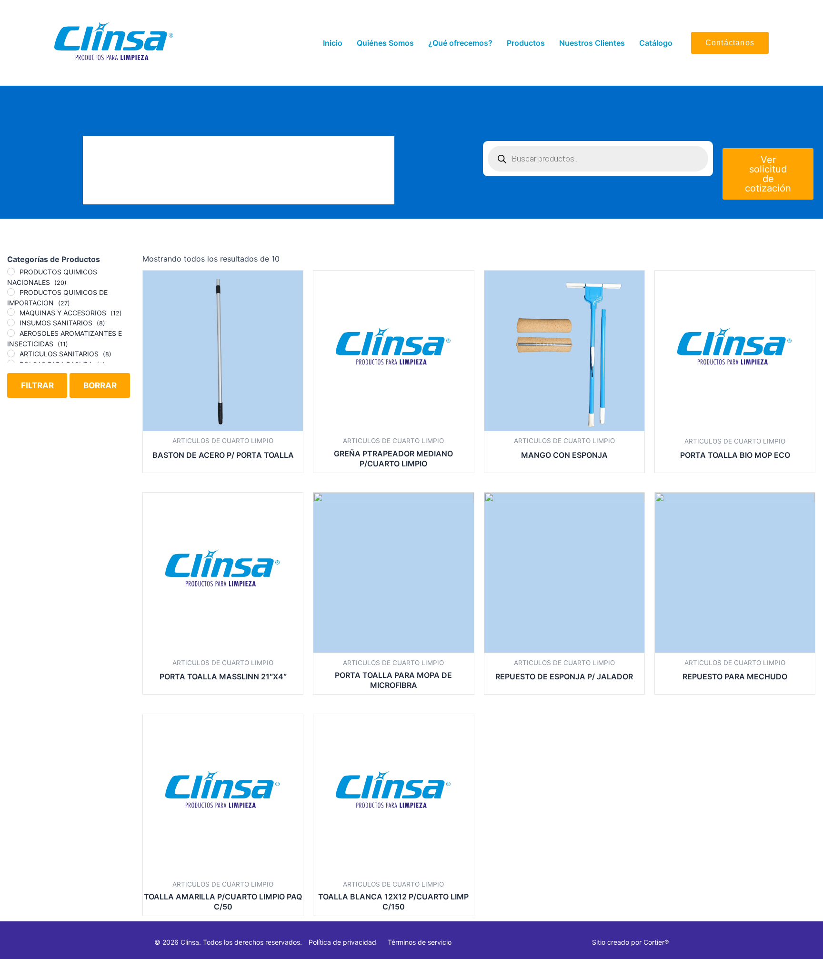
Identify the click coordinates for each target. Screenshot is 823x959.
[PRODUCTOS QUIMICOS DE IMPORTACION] (11, 292)
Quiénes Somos (385, 43)
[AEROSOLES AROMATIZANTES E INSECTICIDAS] (11, 333)
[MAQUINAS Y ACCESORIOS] (11, 312)
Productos (526, 43)
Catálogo (655, 43)
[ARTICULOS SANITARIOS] (11, 353)
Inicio (332, 43)
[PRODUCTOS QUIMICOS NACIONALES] (11, 271)
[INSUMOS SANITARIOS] (11, 322)
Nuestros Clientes (592, 43)
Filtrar (37, 385)
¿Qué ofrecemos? (460, 43)
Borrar (100, 385)
